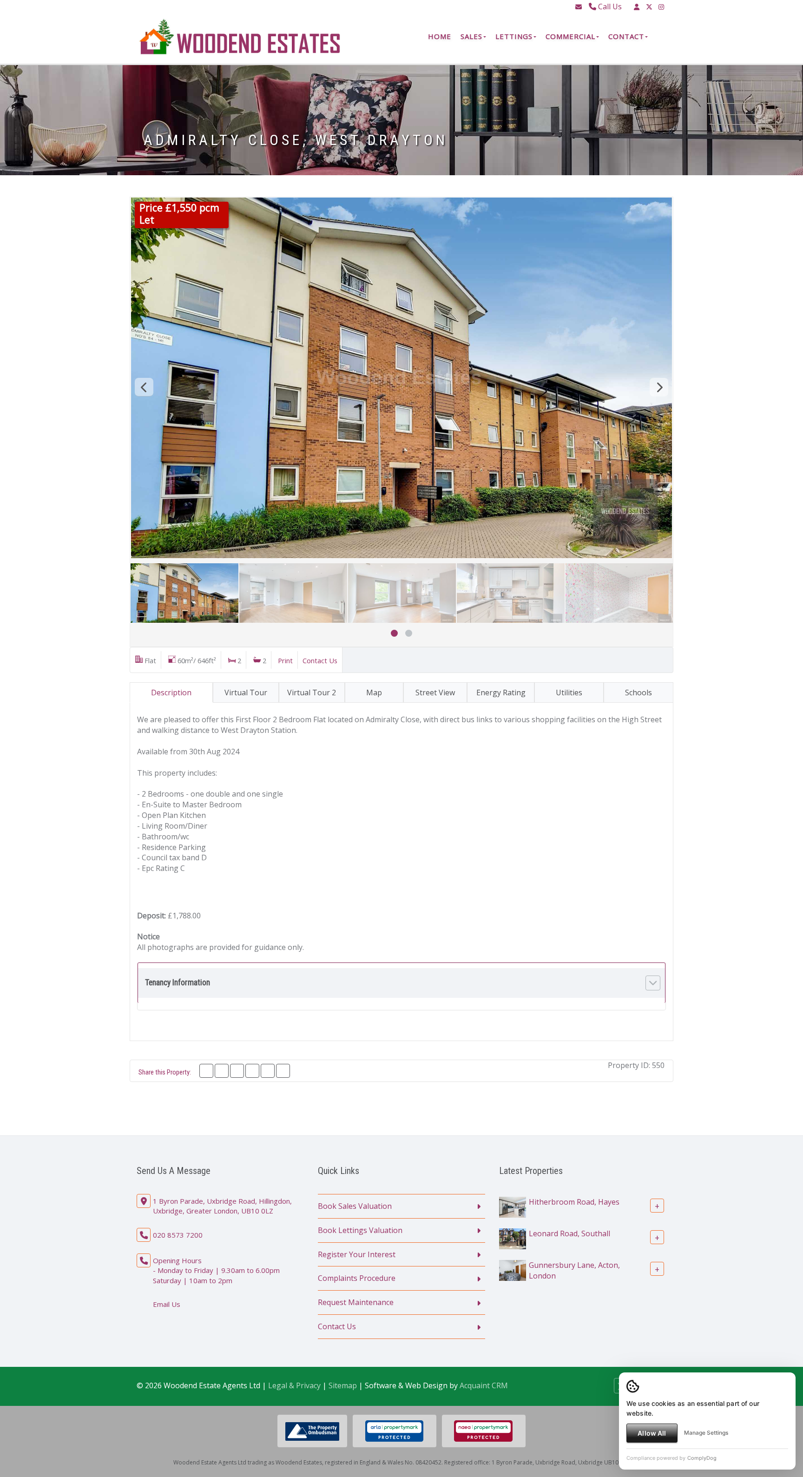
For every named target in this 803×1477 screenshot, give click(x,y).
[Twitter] (649, 6)
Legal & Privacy (294, 1385)
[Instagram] (661, 6)
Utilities (569, 692)
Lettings (514, 36)
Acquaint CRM (484, 1385)
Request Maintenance (356, 1302)
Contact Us (320, 660)
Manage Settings (706, 1432)
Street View (435, 692)
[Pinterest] (237, 1071)
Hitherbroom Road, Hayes (574, 1202)
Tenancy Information (177, 982)
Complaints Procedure (356, 1278)
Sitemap (343, 1385)
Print (285, 660)
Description (171, 692)
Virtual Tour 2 (311, 692)
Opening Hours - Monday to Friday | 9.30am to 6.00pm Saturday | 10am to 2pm (216, 1270)
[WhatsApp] (252, 1071)
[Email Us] (578, 6)
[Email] (283, 1071)
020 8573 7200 (178, 1235)
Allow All (652, 1433)
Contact (626, 36)
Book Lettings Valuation (360, 1230)
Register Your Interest (356, 1254)
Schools (638, 692)
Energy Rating (501, 692)
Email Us (166, 1304)
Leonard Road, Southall (569, 1233)
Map (374, 692)
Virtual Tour (245, 692)
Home (439, 36)
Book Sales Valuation (355, 1206)
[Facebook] (206, 1071)
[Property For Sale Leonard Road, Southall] (512, 1238)
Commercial (570, 36)
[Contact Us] (636, 6)
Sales (471, 36)
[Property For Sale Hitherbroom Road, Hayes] (512, 1206)
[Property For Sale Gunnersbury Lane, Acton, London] (512, 1270)
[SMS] (268, 1071)
